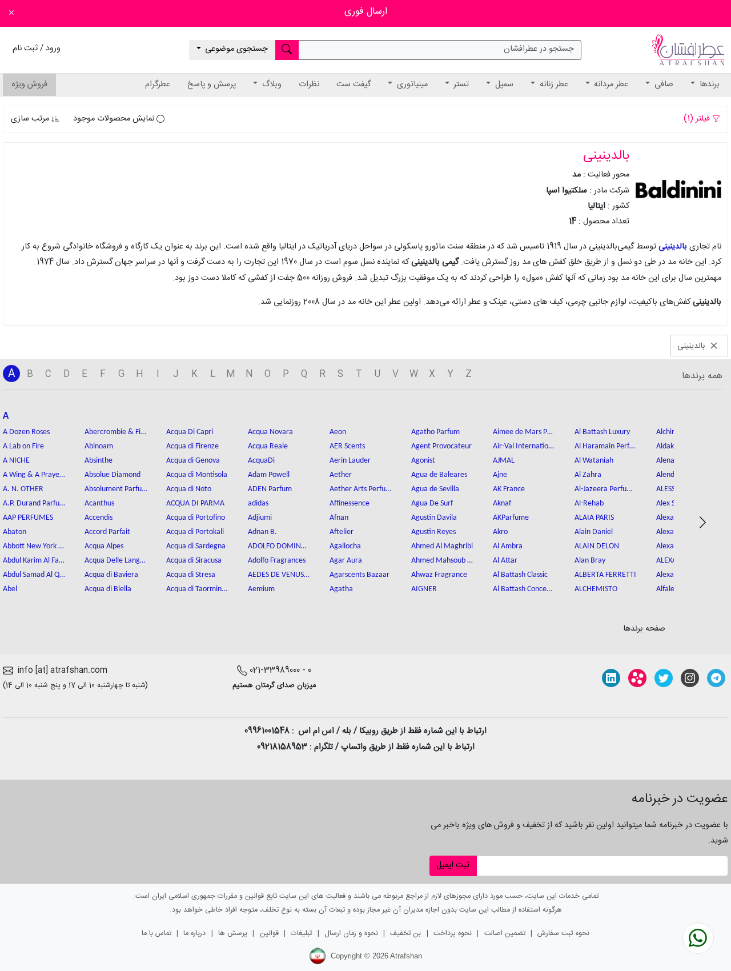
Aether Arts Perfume (361, 489)
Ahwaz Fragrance (439, 575)
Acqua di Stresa (190, 575)
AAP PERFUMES (28, 517)
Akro (500, 532)
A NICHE (16, 460)
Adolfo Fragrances (277, 560)
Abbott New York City (34, 546)
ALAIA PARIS (594, 517)
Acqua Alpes (104, 546)
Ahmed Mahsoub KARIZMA (442, 560)
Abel (10, 589)
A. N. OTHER (23, 489)
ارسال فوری (365, 11)
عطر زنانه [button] (552, 84)
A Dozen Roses (26, 432)
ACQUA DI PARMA (195, 503)
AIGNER (424, 589)
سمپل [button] (503, 84)
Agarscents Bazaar (359, 575)
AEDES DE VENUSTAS (279, 575)
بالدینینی (672, 247)
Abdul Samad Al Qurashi (34, 575)
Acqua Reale (268, 446)
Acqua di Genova (193, 460)
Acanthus (99, 503)
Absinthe (99, 460)
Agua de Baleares (439, 475)
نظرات (309, 84)
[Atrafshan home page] (688, 50)
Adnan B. (262, 532)
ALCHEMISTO (596, 589)
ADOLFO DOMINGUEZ (279, 546)
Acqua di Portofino (195, 517)
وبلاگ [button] (271, 84)
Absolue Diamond (112, 475)
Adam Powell (269, 475)
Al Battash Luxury (602, 432)
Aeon (338, 432)
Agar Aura (346, 560)
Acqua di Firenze (192, 446)
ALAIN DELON (597, 546)
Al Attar (505, 560)
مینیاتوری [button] (411, 84)
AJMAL (504, 460)
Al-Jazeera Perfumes (606, 489)
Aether (341, 475)
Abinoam (99, 446)
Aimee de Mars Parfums (524, 432)
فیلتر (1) (698, 119)
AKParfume (511, 517)
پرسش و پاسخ (211, 84)
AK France (509, 489)
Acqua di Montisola (196, 475)
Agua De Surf (432, 503)
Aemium (261, 589)
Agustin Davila (434, 517)
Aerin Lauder (350, 460)
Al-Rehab (589, 503)
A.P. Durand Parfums (34, 503)
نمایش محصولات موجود (114, 119)
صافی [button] (662, 84)
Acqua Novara (270, 432)
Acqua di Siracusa (194, 560)
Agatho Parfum (435, 432)
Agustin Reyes (433, 532)
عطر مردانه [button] (610, 84)
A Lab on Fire (23, 446)
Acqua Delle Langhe (116, 560)
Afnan (339, 517)
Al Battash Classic (520, 575)
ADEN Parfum (270, 489)
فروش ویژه (29, 84)
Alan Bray (590, 560)
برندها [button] (708, 84)
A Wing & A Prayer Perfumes (34, 475)
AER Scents (347, 446)
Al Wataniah (594, 460)
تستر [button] (460, 84)
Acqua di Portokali (195, 532)
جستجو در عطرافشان (539, 49)
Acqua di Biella (108, 589)
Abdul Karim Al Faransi (34, 560)
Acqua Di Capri (189, 432)
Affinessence (349, 503)
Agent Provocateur (441, 446)
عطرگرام (157, 84)
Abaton (14, 532)
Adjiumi (260, 517)
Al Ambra (508, 546)
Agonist (423, 460)
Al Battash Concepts (524, 589)
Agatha (341, 589)
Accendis (99, 517)
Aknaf (502, 503)
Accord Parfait (107, 532)
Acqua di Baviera (111, 575)
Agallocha (345, 546)
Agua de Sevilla (435, 489)
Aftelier (342, 532)
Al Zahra (588, 475)
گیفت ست (353, 84)
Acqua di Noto (188, 489)
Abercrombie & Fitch (116, 432)
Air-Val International (524, 446)
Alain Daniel (594, 532)
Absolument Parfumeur (116, 489)
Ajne (500, 475)
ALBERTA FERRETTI (605, 575)
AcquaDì (261, 460)
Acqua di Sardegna (196, 546)
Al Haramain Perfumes (606, 446)
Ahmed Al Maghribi (442, 546)
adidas (258, 503)
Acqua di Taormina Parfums (197, 589)
